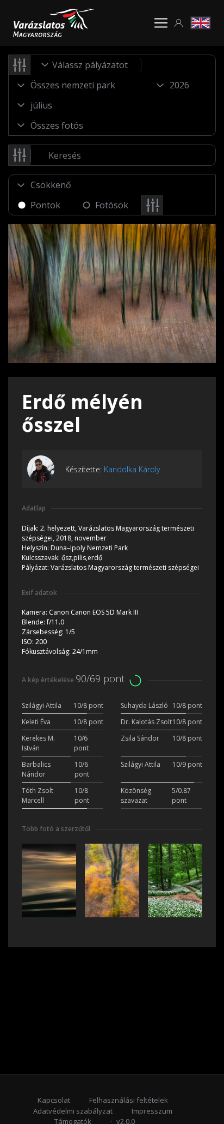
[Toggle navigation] (161, 23)
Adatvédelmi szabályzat (73, 1111)
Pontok (45, 205)
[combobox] (85, 64)
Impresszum (152, 1111)
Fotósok (111, 205)
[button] (179, 23)
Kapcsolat (54, 1100)
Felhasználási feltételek (128, 1100)
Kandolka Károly (132, 469)
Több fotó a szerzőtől (56, 828)
